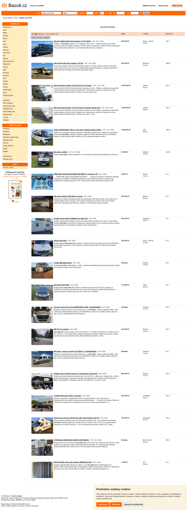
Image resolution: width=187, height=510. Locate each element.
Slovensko (21, 506)
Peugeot (6, 73)
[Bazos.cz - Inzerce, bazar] (14, 7)
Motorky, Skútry (8, 168)
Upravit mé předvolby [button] (133, 504)
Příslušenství (7, 114)
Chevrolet (6, 53)
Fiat (4, 41)
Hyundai (6, 50)
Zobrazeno (169, 34)
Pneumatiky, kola (9, 111)
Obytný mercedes (60, 241)
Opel (4, 70)
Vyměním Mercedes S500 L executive (67, 396)
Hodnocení (18, 498)
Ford (4, 44)
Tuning (5, 117)
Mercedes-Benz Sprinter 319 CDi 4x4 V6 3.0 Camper (73, 85)
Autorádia (6, 100)
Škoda (5, 84)
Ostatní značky (8, 95)
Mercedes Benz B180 (61, 285)
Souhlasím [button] (102, 504)
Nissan (5, 67)
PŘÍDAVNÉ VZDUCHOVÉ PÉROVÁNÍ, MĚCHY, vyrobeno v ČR (76, 174)
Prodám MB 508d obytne (63, 263)
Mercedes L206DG (60, 152)
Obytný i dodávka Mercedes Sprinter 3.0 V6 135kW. (72, 41)
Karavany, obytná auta (10, 137)
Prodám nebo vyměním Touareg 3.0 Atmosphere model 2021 (76, 374)
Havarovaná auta (9, 106)
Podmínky (39, 498)
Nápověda (4, 498)
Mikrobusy (6, 134)
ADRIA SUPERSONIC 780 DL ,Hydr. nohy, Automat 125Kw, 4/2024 (77, 130)
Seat (4, 78)
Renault (6, 75)
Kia (4, 55)
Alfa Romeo (7, 27)
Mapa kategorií (6, 504)
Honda (5, 47)
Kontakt (25, 498)
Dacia (5, 38)
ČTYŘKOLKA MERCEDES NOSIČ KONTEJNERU (71, 440)
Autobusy (6, 129)
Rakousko (34, 506)
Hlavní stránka (8, 18)
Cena (123, 34)
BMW (5, 33)
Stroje (5, 149)
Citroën (5, 36)
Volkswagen (7, 90)
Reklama (32, 498)
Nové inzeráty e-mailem (40, 38)
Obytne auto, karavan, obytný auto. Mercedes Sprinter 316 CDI (76, 418)
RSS (56, 498)
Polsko (28, 506)
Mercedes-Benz (8, 61)
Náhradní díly (7, 109)
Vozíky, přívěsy (8, 146)
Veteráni (6, 120)
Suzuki (5, 81)
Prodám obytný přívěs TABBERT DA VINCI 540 (71, 218)
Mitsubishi (6, 64)
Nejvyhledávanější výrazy (21, 504)
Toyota (5, 87)
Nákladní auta (8, 140)
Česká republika (11, 506)
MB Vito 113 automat (61, 329)
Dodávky (6, 131)
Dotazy (11, 498)
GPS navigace (8, 103)
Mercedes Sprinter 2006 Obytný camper (68, 196)
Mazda (5, 58)
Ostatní (5, 151)
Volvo (5, 92)
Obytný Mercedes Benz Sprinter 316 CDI (68, 63)
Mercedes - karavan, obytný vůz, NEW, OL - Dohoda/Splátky (75, 351)
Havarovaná (7, 156)
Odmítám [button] (116, 504)
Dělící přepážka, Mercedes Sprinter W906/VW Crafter (73, 462)
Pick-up (5, 143)
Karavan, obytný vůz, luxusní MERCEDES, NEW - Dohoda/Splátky (77, 307)
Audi (4, 30)
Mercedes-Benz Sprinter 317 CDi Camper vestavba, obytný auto (77, 108)
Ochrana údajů (48, 498)
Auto (16, 18)
